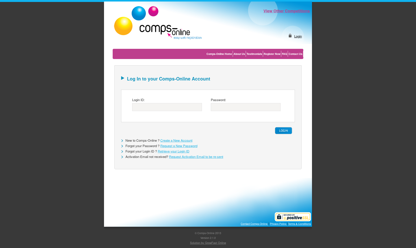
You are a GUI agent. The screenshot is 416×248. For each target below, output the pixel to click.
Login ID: (138, 99)
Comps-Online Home (219, 54)
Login (298, 36)
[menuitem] (219, 54)
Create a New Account (176, 140)
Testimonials (254, 54)
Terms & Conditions (299, 223)
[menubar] (254, 54)
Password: (218, 99)
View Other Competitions (286, 11)
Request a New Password (178, 145)
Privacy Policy (278, 223)
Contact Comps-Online (254, 223)
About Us (239, 54)
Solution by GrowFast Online (208, 243)
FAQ (284, 54)
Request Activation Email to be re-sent (196, 156)
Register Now (272, 54)
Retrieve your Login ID (173, 151)
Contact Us (295, 54)
